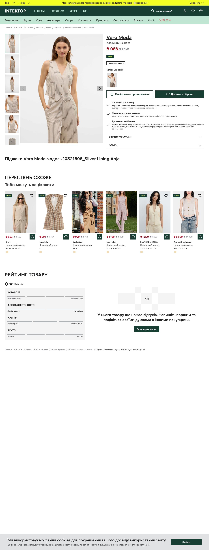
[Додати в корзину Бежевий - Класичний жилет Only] (32, 237)
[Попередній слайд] (23, 88)
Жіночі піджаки (58, 350)
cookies (64, 540)
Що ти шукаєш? (164, 11)
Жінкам (39, 28)
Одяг (48, 28)
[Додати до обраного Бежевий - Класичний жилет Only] (32, 196)
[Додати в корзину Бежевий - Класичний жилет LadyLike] (66, 237)
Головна (8, 28)
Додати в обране (182, 94)
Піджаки (57, 28)
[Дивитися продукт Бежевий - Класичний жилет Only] (20, 212)
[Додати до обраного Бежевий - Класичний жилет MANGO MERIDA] (166, 196)
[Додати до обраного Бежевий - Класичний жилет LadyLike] (65, 196)
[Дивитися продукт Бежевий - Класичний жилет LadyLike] (54, 212)
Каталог (29, 28)
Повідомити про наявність (132, 94)
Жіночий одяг (42, 350)
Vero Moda (89, 28)
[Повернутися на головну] (15, 10)
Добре (186, 542)
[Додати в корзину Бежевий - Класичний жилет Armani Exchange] (200, 237)
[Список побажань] (193, 11)
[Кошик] (201, 11)
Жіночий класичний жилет (80, 350)
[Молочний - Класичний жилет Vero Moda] (112, 80)
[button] (23, 88)
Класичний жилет (73, 28)
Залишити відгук (147, 329)
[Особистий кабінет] (185, 11)
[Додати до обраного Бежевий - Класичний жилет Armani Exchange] (200, 196)
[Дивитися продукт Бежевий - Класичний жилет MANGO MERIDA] (154, 212)
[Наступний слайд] (12, 142)
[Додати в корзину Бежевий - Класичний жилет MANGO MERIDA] (167, 237)
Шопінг (18, 28)
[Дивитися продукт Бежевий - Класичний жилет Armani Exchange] (188, 212)
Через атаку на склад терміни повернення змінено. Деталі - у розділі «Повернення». (105, 3)
